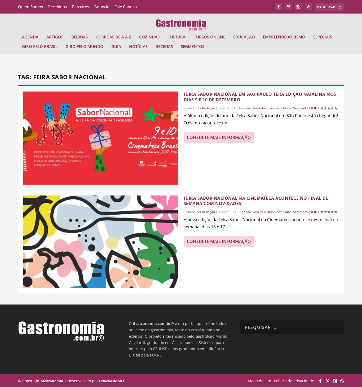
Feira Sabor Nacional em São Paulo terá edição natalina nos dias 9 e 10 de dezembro (260, 97)
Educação (244, 37)
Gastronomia (52, 381)
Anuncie (101, 6)
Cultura (176, 37)
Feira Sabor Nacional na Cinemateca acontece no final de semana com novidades (256, 201)
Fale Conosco (126, 6)
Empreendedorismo (284, 37)
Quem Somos (30, 6)
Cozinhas (149, 37)
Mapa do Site (259, 380)
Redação (208, 108)
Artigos (54, 37)
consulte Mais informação (219, 137)
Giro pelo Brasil (40, 46)
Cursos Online (209, 37)
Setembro (300, 212)
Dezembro (259, 108)
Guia (116, 46)
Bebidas (79, 37)
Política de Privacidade (294, 380)
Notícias (138, 46)
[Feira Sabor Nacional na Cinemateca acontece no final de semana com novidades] (100, 242)
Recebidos (57, 6)
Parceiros (80, 6)
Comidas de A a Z (113, 37)
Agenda (30, 37)
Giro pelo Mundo (84, 46)
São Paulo (300, 108)
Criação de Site (112, 381)
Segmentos (192, 46)
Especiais (322, 37)
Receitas (164, 46)
